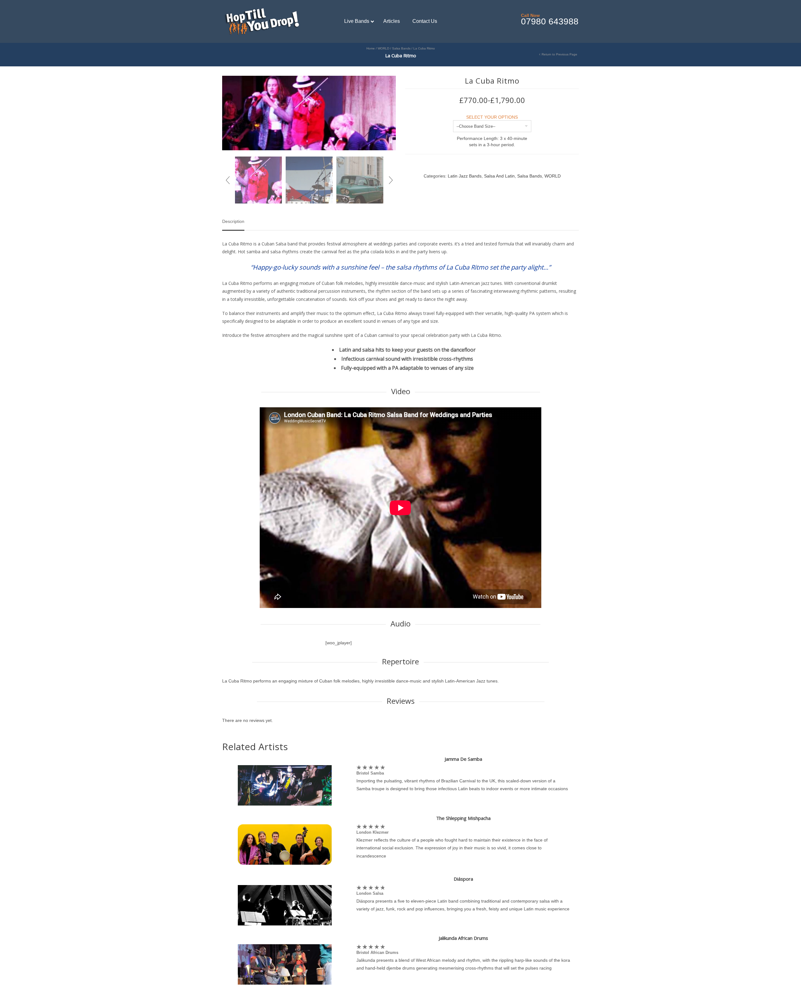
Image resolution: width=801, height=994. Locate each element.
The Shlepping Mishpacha (463, 818)
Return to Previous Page (559, 54)
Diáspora (463, 879)
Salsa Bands (401, 48)
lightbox (233, 138)
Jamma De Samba (463, 759)
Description (233, 221)
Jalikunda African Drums (463, 938)
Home (370, 48)
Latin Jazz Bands (465, 175)
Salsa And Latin (499, 175)
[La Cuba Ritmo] (309, 112)
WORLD (383, 48)
